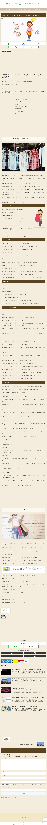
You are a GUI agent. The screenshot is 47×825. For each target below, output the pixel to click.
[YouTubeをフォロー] (35, 656)
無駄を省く (17, 104)
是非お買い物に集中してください (20, 99)
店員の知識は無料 (19, 111)
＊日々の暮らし (8, 51)
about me (23, 815)
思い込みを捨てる (18, 108)
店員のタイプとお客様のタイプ (21, 106)
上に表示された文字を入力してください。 (10, 787)
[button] (31, 47)
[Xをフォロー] (35, 653)
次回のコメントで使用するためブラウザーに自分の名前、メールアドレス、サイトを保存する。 (23, 784)
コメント (3, 758)
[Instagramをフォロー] (12, 656)
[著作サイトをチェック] (12, 653)
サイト (2, 780)
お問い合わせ (23, 817)
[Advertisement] (23, 63)
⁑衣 (2, 51)
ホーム (8, 815)
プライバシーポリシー (39, 815)
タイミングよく (18, 102)
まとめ (15, 113)
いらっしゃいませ (18, 101)
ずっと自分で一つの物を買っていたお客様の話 (25, 109)
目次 (22, 96)
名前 (2, 771)
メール (3, 775)
